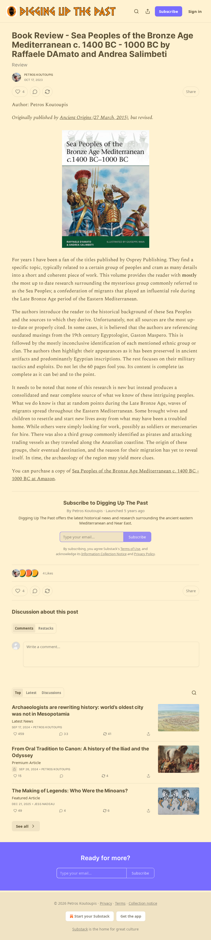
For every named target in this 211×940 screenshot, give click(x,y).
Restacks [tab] (45, 628)
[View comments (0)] (35, 92)
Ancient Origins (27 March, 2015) (94, 117)
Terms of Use (130, 548)
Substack (80, 929)
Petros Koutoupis (38, 75)
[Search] (136, 11)
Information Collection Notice (104, 554)
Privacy (106, 903)
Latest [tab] (31, 692)
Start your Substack (92, 916)
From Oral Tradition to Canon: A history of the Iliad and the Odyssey (80, 752)
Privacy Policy (144, 554)
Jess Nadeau (44, 804)
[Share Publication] (148, 11)
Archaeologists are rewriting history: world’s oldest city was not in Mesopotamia (77, 710)
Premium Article (26, 762)
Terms (120, 903)
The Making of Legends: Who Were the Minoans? (70, 791)
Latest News (22, 721)
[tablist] (34, 628)
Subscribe (168, 11)
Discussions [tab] (51, 692)
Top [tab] (18, 692)
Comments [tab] (24, 628)
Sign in (195, 11)
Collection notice (143, 903)
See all (22, 826)
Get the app (130, 916)
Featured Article (26, 797)
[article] (105, 720)
